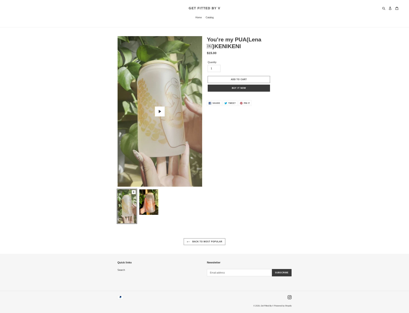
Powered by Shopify (283, 306)
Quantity (212, 62)
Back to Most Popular (207, 241)
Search (121, 270)
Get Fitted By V (204, 8)
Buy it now (239, 88)
